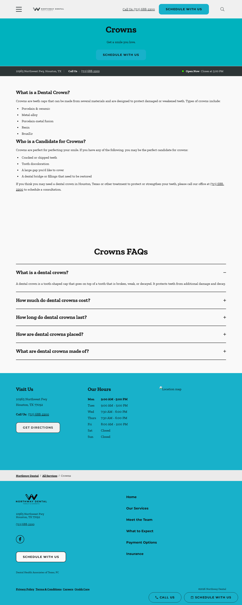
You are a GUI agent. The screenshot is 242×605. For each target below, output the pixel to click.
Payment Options (141, 542)
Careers (68, 589)
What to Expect (139, 531)
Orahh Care (82, 589)
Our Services (137, 508)
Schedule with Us (184, 9)
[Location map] (193, 421)
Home (131, 497)
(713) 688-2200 (90, 71)
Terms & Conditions (49, 589)
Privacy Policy (25, 589)
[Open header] (19, 9)
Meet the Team (139, 520)
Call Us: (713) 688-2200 (139, 9)
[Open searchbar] (222, 9)
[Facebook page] (20, 539)
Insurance (135, 554)
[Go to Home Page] (48, 9)
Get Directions (38, 427)
